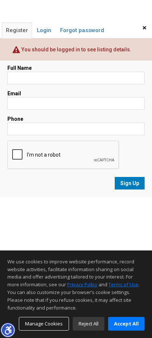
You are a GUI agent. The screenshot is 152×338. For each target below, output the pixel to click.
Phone (15, 119)
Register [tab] (17, 30)
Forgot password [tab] (82, 30)
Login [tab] (44, 30)
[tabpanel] (76, 127)
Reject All (89, 323)
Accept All (126, 323)
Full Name (19, 68)
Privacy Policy (82, 284)
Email (14, 93)
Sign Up (129, 183)
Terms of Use (123, 284)
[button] (7, 330)
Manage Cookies (44, 323)
